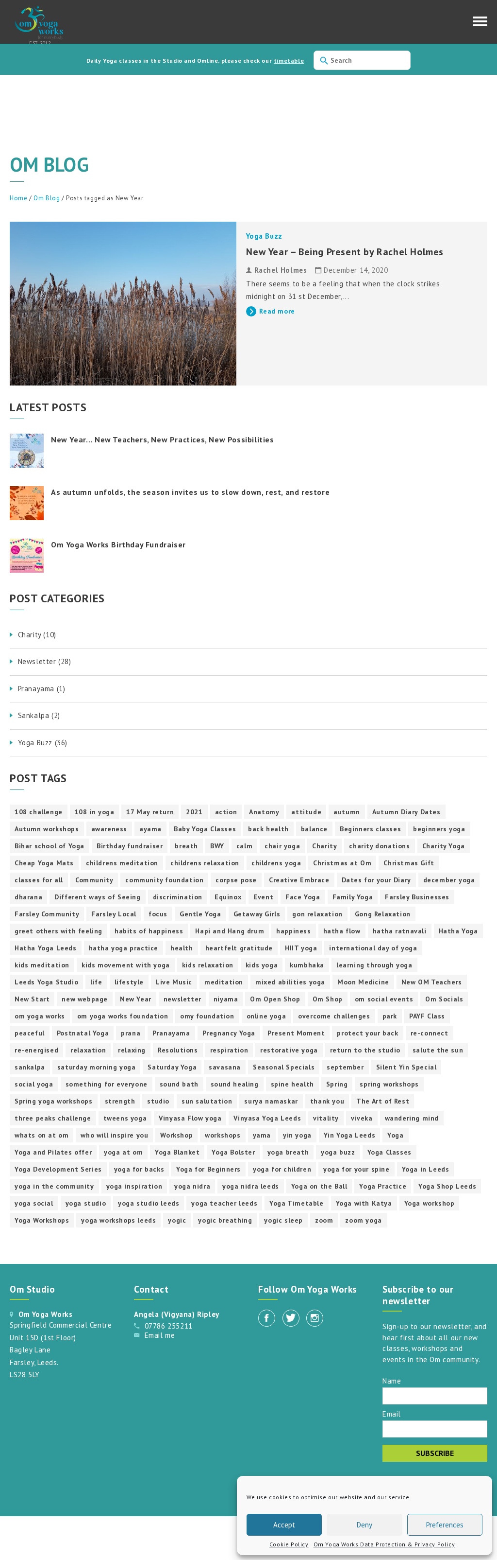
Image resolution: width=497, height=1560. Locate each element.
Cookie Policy (289, 1544)
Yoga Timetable (296, 1203)
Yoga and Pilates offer (53, 1152)
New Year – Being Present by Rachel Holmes (345, 251)
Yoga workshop (429, 1203)
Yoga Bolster (233, 1152)
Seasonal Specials (284, 1067)
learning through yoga (374, 965)
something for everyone (107, 1084)
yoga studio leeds (148, 1203)
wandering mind (412, 1118)
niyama (226, 999)
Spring (337, 1084)
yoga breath (288, 1152)
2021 (194, 811)
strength (120, 1101)
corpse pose (236, 880)
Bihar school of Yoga (49, 845)
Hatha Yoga (458, 931)
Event (263, 897)
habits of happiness (149, 931)
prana (130, 1033)
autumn (346, 811)
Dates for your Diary (376, 880)
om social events (384, 999)
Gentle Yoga (200, 914)
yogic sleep (283, 1220)
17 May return (150, 811)
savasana (225, 1067)
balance (314, 828)
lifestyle (129, 982)
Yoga (395, 1135)
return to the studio (365, 1050)
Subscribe (435, 1453)
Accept (284, 1524)
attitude (306, 811)
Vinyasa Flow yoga (190, 1118)
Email (391, 1413)
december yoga (449, 880)
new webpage (85, 999)
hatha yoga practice (123, 948)
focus (158, 914)
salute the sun (438, 1050)
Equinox (228, 897)
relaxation (88, 1050)
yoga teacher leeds (224, 1203)
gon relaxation (317, 914)
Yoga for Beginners (208, 1169)
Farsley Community (47, 914)
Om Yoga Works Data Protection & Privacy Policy (384, 1544)
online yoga (266, 1016)
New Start (32, 999)
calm (244, 845)
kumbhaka (307, 965)
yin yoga (297, 1135)
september (345, 1067)
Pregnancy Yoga (228, 1033)
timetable (289, 60)
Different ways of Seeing (97, 897)
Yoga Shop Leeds (447, 1186)
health (181, 948)
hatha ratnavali (400, 931)
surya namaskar (271, 1101)
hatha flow (342, 931)
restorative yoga (289, 1050)
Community (94, 880)
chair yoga (282, 845)
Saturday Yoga (172, 1067)
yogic (177, 1220)
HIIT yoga (301, 948)
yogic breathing (225, 1220)
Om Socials (444, 999)
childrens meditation (122, 863)
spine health (292, 1084)
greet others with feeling (58, 931)
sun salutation (207, 1101)
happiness (293, 931)
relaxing (132, 1050)
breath (186, 845)
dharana (28, 897)
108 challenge (39, 811)
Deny (364, 1524)
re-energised (36, 1050)
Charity (324, 845)
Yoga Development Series (58, 1169)
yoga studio (86, 1203)
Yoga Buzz (264, 236)
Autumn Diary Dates (406, 811)
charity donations (379, 845)
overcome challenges (334, 1016)
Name (391, 1380)
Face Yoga (302, 897)
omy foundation (207, 1016)
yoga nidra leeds (250, 1186)
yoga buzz (338, 1152)
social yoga (34, 1084)
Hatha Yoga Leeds (46, 948)
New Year (135, 999)
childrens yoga (276, 863)
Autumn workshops (47, 828)
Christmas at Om (342, 863)
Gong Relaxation (383, 914)
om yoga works (40, 1016)
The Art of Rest (382, 1101)
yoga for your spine (356, 1169)
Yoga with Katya (364, 1203)
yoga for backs (139, 1169)
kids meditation (42, 965)
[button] (480, 24)
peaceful (30, 1033)
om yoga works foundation (122, 1016)
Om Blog (46, 198)
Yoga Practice (382, 1186)
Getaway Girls (257, 914)
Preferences (445, 1524)
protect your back (367, 1033)
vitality (326, 1118)
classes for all (39, 880)
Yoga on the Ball (319, 1186)
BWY (217, 845)
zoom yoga (363, 1220)
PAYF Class (427, 1016)
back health (268, 828)
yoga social (34, 1203)
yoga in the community (54, 1186)
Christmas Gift (408, 863)
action (226, 811)
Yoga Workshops (42, 1220)
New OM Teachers (431, 982)
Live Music (174, 982)
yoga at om (123, 1152)
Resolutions (178, 1050)
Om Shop (328, 999)
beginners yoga (439, 828)
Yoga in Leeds (425, 1169)
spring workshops (389, 1084)
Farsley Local (113, 914)
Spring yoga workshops (54, 1101)
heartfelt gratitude (239, 948)
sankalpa (30, 1067)
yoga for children (282, 1169)
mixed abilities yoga (290, 982)
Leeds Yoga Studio (46, 982)
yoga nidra (192, 1186)
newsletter (182, 999)
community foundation (164, 880)
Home (18, 198)
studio (158, 1101)
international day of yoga (373, 948)
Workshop (176, 1135)
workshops (222, 1135)
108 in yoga (95, 811)
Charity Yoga (443, 845)
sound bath (179, 1084)
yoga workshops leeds (118, 1220)
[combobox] (362, 60)
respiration (229, 1050)
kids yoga (262, 965)
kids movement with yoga (126, 965)
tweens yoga (125, 1118)
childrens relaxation (204, 863)
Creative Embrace (299, 880)
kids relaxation (207, 965)
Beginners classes (370, 828)
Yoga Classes (389, 1152)
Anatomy (264, 811)
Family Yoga (352, 897)
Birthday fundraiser (130, 845)
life (96, 982)
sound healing (235, 1084)
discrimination (177, 897)
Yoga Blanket (177, 1152)
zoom (324, 1220)
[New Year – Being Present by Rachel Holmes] (123, 304)
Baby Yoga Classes (205, 828)
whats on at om (41, 1135)
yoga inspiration (134, 1186)
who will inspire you (114, 1135)
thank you (327, 1101)
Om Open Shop (275, 999)
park (389, 1016)
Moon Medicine (363, 982)
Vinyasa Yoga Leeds (267, 1118)
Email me (160, 1335)
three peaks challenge (53, 1118)
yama (262, 1135)
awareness (109, 828)
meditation (223, 982)
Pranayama (171, 1033)
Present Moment (296, 1033)
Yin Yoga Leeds (349, 1135)
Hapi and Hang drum (229, 931)
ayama (150, 828)
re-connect (429, 1033)
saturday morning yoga (96, 1067)
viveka (362, 1118)
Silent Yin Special (406, 1067)
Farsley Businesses (417, 897)
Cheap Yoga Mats (44, 863)
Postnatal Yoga (83, 1033)
